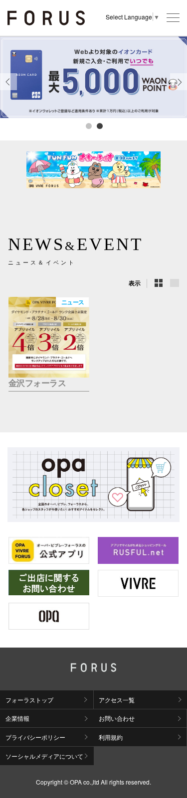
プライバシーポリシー (35, 737)
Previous (8, 89)
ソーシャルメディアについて (44, 756)
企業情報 (17, 718)
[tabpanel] (93, 77)
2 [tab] (99, 125)
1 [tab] (88, 125)
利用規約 (111, 737)
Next (179, 89)
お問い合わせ (117, 718)
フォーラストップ (29, 699)
